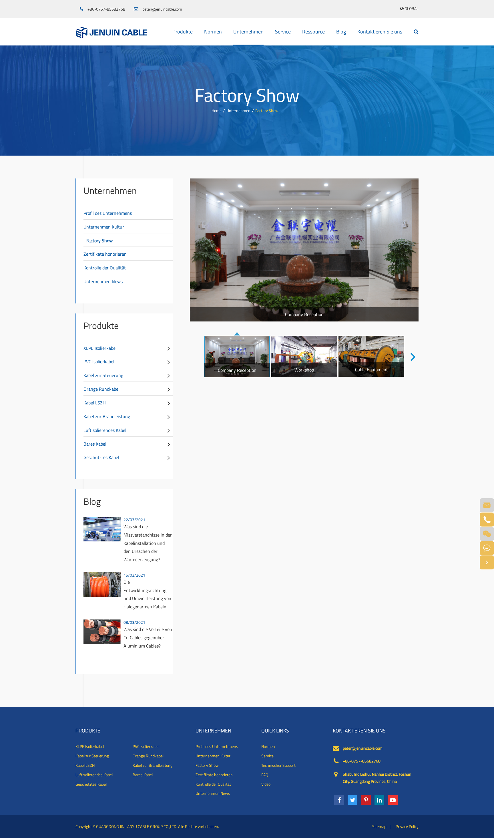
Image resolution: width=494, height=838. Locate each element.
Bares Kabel (94, 443)
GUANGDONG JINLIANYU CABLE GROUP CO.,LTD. (136, 826)
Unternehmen (248, 31)
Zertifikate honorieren (105, 254)
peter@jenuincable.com (162, 9)
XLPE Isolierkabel (100, 348)
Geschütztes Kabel (101, 457)
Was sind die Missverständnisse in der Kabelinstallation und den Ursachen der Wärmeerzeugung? (148, 543)
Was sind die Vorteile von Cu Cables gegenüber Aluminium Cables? (148, 637)
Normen (213, 31)
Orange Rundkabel (101, 389)
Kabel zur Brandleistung (106, 416)
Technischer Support (278, 765)
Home (217, 111)
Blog (341, 31)
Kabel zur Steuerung (103, 375)
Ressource (313, 31)
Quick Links (275, 730)
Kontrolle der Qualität (104, 267)
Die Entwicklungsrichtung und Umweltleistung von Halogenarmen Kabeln (147, 594)
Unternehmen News (103, 281)
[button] (413, 356)
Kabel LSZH (94, 402)
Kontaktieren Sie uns (379, 31)
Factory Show (266, 111)
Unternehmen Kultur (103, 226)
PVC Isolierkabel (98, 361)
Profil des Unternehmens (107, 213)
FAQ (264, 775)
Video (265, 784)
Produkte (182, 31)
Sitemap (379, 826)
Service (283, 31)
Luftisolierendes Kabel (104, 430)
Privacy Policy (407, 826)
